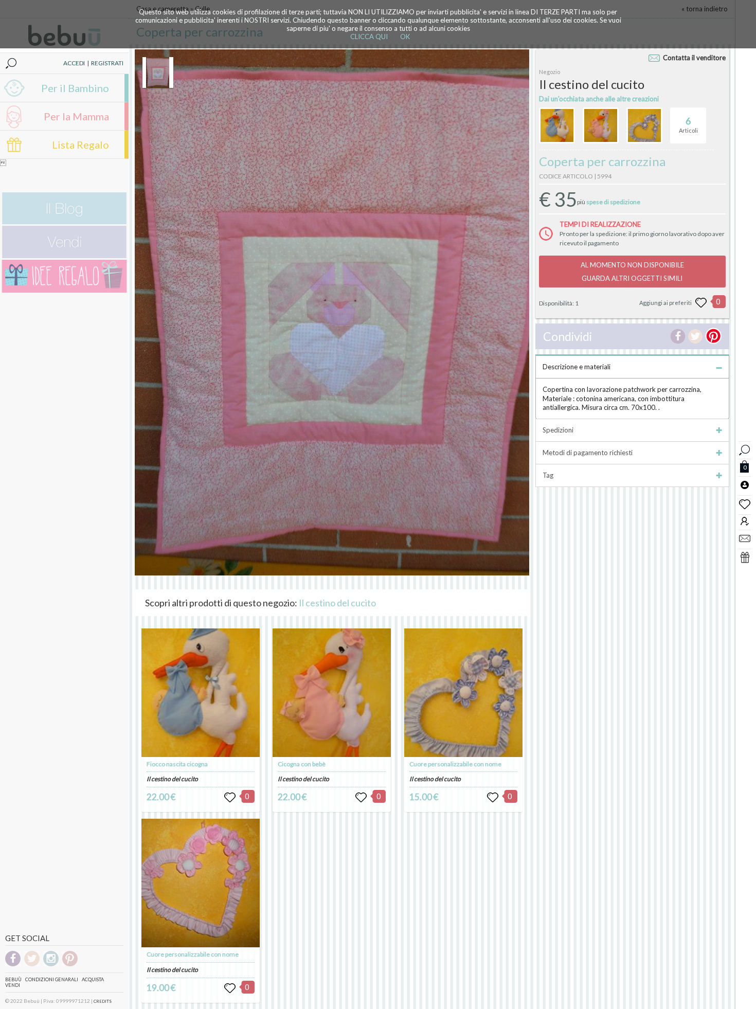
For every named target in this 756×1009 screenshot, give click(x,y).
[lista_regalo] (745, 557)
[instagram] (51, 964)
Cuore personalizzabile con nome (193, 954)
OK (405, 36)
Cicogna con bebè (302, 764)
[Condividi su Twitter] (695, 336)
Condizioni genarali (51, 979)
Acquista (93, 979)
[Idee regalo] (64, 290)
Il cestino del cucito (337, 602)
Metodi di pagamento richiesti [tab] (588, 452)
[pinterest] (70, 964)
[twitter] (32, 964)
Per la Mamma (76, 116)
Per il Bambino (75, 88)
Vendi (12, 985)
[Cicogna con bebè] (332, 692)
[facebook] (13, 964)
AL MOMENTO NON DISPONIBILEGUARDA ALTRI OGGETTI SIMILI (632, 271)
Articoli (688, 124)
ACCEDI (74, 63)
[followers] (745, 520)
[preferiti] (745, 503)
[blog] (64, 222)
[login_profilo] (745, 484)
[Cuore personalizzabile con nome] (200, 883)
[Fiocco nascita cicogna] (200, 692)
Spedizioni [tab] (558, 430)
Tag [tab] (548, 475)
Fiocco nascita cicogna (177, 764)
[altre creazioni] (557, 125)
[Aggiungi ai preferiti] (701, 303)
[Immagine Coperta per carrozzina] (157, 72)
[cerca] (745, 448)
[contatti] (745, 538)
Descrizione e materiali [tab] (576, 367)
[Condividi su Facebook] (678, 336)
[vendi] (64, 256)
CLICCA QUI (369, 36)
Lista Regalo (80, 144)
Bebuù (13, 979)
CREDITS (103, 1001)
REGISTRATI (107, 63)
